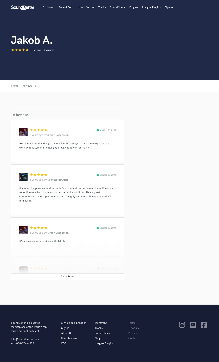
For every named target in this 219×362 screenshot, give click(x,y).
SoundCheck (117, 7)
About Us (66, 333)
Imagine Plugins (151, 7)
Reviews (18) (29, 86)
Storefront (101, 323)
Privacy (132, 333)
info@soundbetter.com (25, 339)
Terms (132, 323)
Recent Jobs (66, 7)
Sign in (169, 7)
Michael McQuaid (57, 180)
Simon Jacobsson (58, 135)
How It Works (86, 7)
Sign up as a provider (73, 323)
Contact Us (134, 338)
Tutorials (133, 328)
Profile (14, 86)
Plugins (133, 7)
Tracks (102, 7)
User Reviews (69, 338)
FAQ (63, 343)
